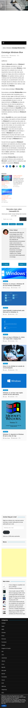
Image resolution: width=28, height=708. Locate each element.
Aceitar (4, 705)
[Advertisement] (14, 27)
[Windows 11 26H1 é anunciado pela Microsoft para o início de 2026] (7, 192)
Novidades (4, 676)
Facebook (4, 642)
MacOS (3, 667)
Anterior (6, 264)
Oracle (3, 680)
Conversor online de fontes (15, 588)
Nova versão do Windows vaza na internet (5, 183)
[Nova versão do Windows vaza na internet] (7, 178)
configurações (16, 700)
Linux (3, 664)
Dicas (3, 635)
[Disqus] (14, 460)
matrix (5, 314)
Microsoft (9, 57)
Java (3, 654)
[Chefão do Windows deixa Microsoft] (19, 181)
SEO (3, 692)
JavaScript (4, 657)
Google (3, 645)
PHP (3, 683)
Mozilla (3, 673)
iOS (2, 651)
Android (3, 623)
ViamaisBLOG (14, 4)
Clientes (4, 632)
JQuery (3, 661)
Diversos (9, 47)
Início (4, 47)
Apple (3, 626)
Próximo (21, 264)
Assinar (23, 219)
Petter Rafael (5, 55)
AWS (3, 629)
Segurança (4, 689)
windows (20, 224)
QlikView (4, 686)
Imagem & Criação (6, 648)
